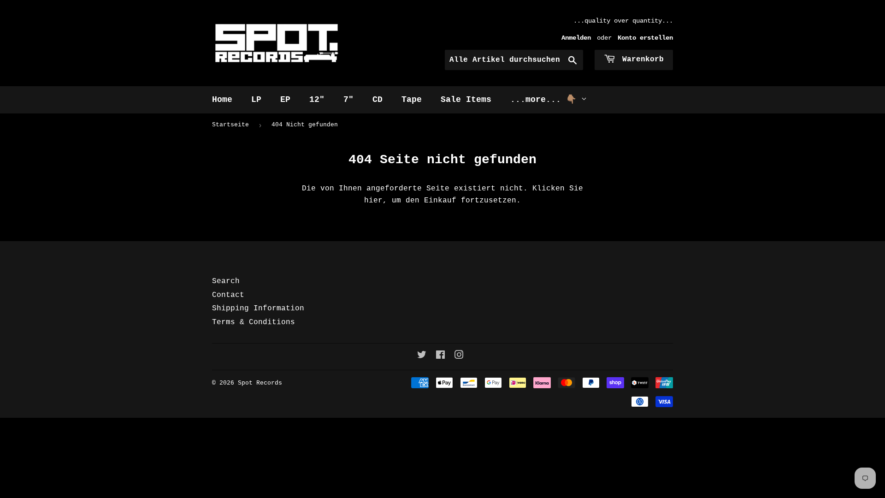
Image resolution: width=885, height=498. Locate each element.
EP (285, 99)
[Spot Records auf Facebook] (440, 356)
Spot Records (260, 382)
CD (377, 99)
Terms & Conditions (253, 322)
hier (373, 200)
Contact (228, 295)
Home (222, 99)
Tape (411, 99)
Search (226, 281)
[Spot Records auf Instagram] (459, 356)
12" (316, 99)
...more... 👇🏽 (545, 99)
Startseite (230, 124)
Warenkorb (641, 59)
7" (348, 99)
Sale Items (466, 99)
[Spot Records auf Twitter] (421, 356)
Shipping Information (258, 308)
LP (256, 99)
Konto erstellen (645, 38)
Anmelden (576, 38)
